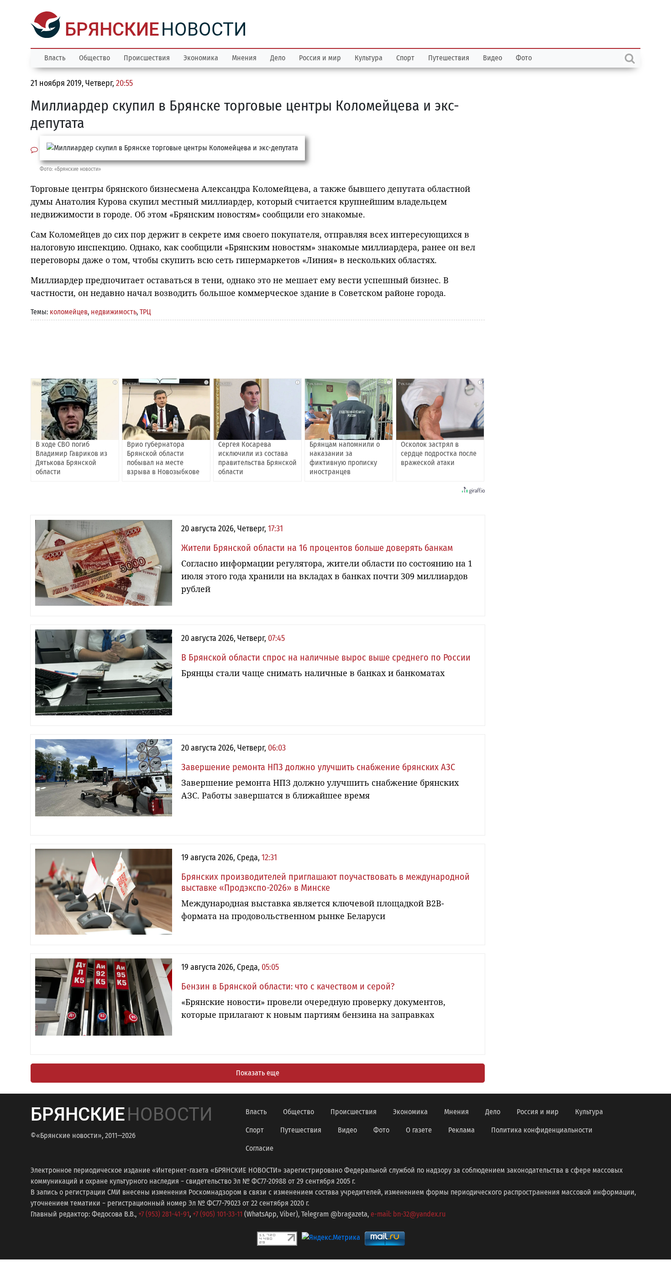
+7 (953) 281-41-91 (163, 1213)
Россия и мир (320, 57)
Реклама (461, 1129)
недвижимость (113, 311)
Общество (94, 57)
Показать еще (257, 1072)
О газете (419, 1129)
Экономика (200, 57)
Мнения (244, 57)
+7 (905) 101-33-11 (217, 1213)
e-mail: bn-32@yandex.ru (408, 1213)
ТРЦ (145, 311)
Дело (277, 57)
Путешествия (448, 57)
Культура (369, 57)
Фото (524, 57)
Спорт (405, 57)
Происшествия (147, 57)
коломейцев (69, 311)
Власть (54, 57)
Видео (492, 57)
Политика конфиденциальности (541, 1129)
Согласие (259, 1147)
